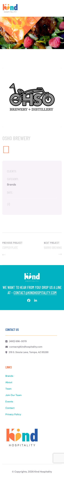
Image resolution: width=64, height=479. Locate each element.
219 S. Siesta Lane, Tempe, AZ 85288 (28, 352)
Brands (9, 376)
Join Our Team (13, 395)
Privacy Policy (13, 414)
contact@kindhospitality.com (35, 292)
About (8, 382)
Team (8, 388)
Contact (9, 408)
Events (9, 401)
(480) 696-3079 (18, 341)
